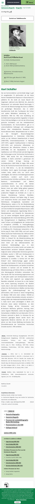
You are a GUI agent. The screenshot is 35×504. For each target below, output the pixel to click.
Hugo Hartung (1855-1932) (12, 441)
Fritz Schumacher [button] (23, 306)
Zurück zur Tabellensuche (17, 18)
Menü (31, 2)
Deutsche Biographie (12, 414)
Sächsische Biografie (8, 8)
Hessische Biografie (12, 417)
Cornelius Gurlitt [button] (18, 247)
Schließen (17, 502)
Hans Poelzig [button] (7, 306)
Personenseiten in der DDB (14, 425)
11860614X (11, 411)
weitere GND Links (10, 433)
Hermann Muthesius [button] (9, 308)
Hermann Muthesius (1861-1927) (14, 465)
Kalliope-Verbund (11, 427)
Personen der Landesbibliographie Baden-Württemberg (17, 421)
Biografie (19, 8)
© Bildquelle (12, 50)
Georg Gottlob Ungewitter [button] (19, 118)
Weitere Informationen (21, 499)
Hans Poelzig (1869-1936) (12, 444)
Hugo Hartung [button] (23, 161)
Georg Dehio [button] (7, 247)
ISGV (2, 2)
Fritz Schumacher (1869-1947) (13, 447)
